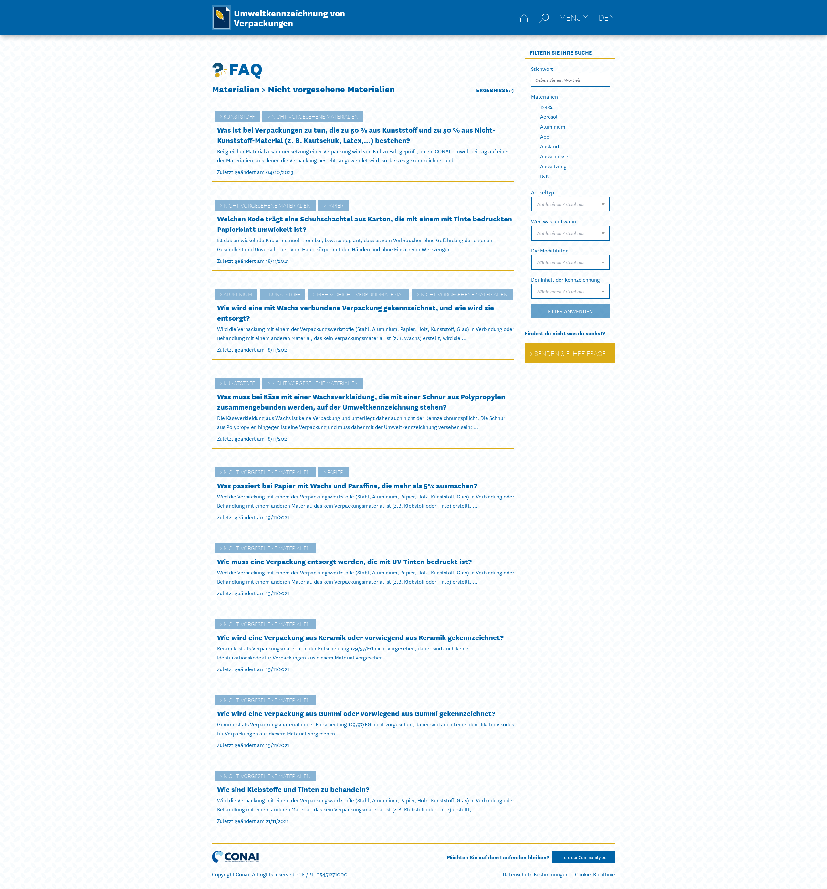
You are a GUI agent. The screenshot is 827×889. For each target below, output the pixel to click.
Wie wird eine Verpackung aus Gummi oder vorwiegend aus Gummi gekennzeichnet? (356, 713)
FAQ (246, 67)
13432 (546, 106)
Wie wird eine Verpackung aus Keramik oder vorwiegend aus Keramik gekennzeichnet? (360, 637)
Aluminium (238, 294)
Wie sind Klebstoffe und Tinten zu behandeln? (293, 789)
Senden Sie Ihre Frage (570, 353)
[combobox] (570, 204)
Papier (335, 205)
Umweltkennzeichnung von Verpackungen (289, 17)
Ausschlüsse (554, 156)
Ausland (549, 146)
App (544, 136)
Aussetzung (553, 166)
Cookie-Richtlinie (595, 874)
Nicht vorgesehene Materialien (314, 116)
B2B (544, 176)
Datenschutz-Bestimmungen (536, 874)
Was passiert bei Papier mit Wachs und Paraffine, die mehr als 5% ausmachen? (347, 485)
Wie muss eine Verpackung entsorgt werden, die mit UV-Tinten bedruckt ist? (344, 561)
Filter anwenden (570, 311)
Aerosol (549, 116)
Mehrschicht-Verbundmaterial (360, 294)
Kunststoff (239, 116)
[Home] (524, 17)
